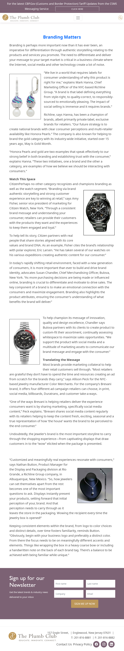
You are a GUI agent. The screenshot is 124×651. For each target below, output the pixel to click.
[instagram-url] (104, 644)
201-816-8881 (82, 637)
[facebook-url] (96, 644)
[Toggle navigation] (78, 18)
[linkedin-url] (111, 644)
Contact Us (64, 644)
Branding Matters (62, 37)
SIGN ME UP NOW (84, 603)
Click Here (77, 9)
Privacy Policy (82, 644)
